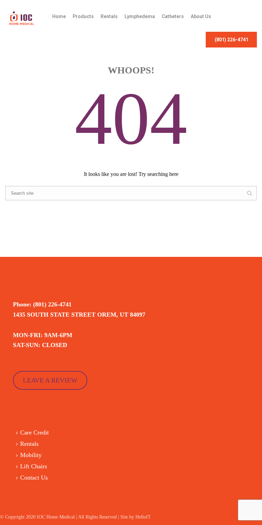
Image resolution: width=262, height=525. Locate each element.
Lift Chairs (33, 466)
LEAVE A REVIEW (50, 380)
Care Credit (34, 432)
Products (83, 16)
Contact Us (34, 477)
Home (59, 16)
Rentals (109, 16)
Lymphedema (140, 16)
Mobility (31, 455)
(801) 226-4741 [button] (231, 39)
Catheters (173, 16)
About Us (201, 16)
